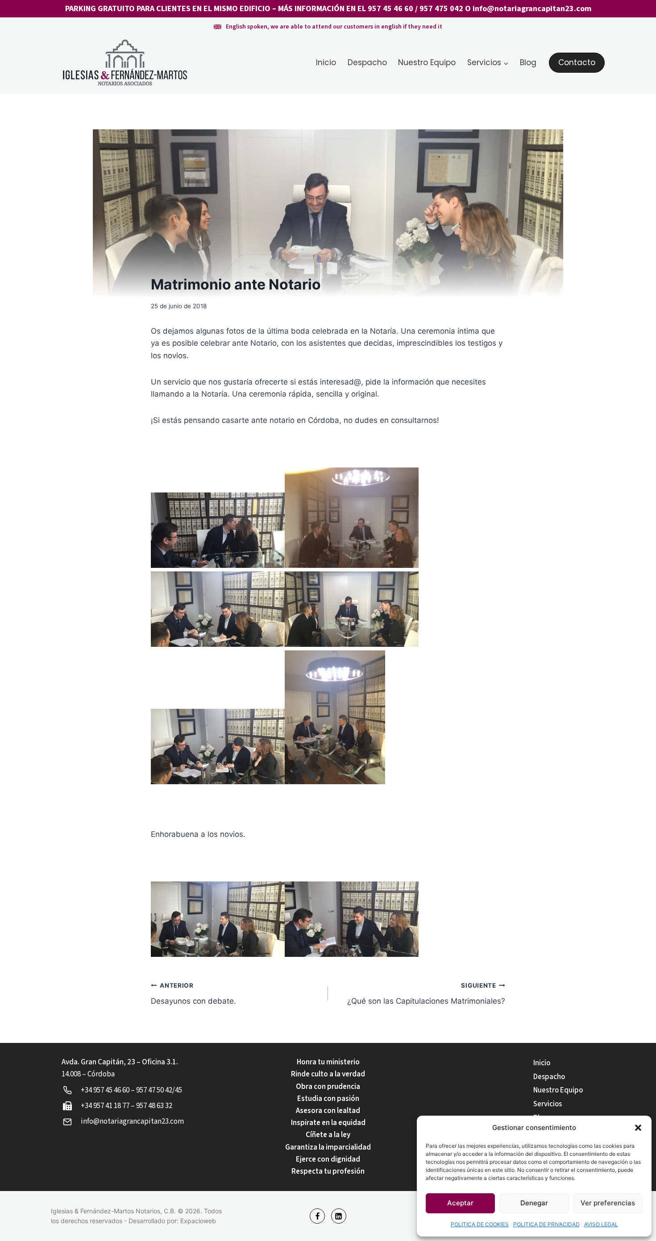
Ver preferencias (608, 1203)
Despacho (367, 62)
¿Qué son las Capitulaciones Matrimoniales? (426, 993)
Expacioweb (198, 1220)
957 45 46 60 (390, 8)
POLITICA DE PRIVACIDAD (546, 1224)
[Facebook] (317, 1216)
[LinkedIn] (338, 1216)
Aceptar (460, 1203)
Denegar (534, 1203)
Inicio (326, 62)
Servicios (547, 1104)
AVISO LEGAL (601, 1224)
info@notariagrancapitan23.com (532, 8)
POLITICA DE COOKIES (480, 1224)
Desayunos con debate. (193, 993)
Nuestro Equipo (427, 62)
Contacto (576, 62)
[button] (638, 1127)
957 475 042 (441, 8)
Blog (528, 62)
